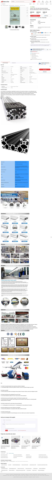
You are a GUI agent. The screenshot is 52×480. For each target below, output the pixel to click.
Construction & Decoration (5, 5)
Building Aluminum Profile (4, 470)
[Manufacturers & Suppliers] (5, 1)
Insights (45, 474)
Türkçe (41, 475)
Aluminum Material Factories (12, 468)
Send (6, 430)
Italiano (22, 475)
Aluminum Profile (17, 5)
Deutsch (24, 475)
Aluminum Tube (28, 454)
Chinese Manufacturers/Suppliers (17, 474)
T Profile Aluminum (35, 468)
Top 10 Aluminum (29, 470)
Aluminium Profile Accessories (4, 457)
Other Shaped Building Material (16, 464)
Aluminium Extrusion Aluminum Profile (20, 470)
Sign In (31, 59)
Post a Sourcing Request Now (22, 430)
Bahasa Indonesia (47, 475)
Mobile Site (42, 474)
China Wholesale (23, 474)
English (8, 475)
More (1, 471)
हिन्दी (36, 475)
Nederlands (27, 475)
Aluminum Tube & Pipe (4, 464)
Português (13, 475)
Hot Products (7, 474)
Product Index (39, 474)
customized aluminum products (42, 454)
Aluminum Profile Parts (11, 470)
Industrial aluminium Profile (4, 454)
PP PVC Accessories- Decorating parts (43, 457)
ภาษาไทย (38, 475)
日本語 (34, 475)
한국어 (32, 475)
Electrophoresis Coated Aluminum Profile (42, 464)
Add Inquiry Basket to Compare (15, 29)
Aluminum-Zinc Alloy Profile (25, 464)
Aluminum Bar (15, 457)
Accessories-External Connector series (17, 456)
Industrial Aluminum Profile (22, 5)
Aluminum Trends (34, 470)
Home (1, 5)
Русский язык (19, 475)
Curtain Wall (9, 464)
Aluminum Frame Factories (21, 468)
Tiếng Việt (43, 475)
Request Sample (44, 17)
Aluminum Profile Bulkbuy (41, 470)
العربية (30, 475)
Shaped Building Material (11, 5)
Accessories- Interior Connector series (43, 456)
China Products (11, 474)
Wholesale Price (27, 474)
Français (16, 475)
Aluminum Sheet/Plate (28, 457)
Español (10, 475)
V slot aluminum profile (28, 456)
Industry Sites (31, 474)
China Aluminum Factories (4, 468)
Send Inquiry (35, 15)
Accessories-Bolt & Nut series (4, 456)
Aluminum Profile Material (42, 468)
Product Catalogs (11, 453)
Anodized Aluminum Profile (33, 464)
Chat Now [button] (46, 15)
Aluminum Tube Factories (28, 468)
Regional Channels (35, 474)
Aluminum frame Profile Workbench (17, 454)
